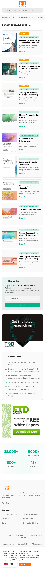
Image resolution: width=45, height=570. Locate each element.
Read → (22, 51)
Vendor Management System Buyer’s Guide (22, 394)
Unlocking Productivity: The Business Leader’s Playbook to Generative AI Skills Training (29, 43)
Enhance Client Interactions (26, 139)
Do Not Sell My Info (30, 523)
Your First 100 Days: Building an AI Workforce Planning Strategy (21, 388)
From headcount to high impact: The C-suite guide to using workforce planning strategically (23, 370)
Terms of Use (21, 286)
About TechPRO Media (10, 514)
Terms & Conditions (30, 514)
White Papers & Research (29, 37)
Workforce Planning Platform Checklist (23, 382)
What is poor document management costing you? (29, 258)
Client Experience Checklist (27, 187)
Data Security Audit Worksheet (28, 163)
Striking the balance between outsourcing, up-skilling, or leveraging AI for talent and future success (23, 377)
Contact (5, 523)
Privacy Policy (28, 519)
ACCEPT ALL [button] (24, 565)
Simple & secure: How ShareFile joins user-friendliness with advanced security (28, 236)
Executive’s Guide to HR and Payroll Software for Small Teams (29, 68)
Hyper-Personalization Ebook (29, 116)
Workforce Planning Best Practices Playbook (21, 363)
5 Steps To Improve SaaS (30, 209)
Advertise (5, 519)
